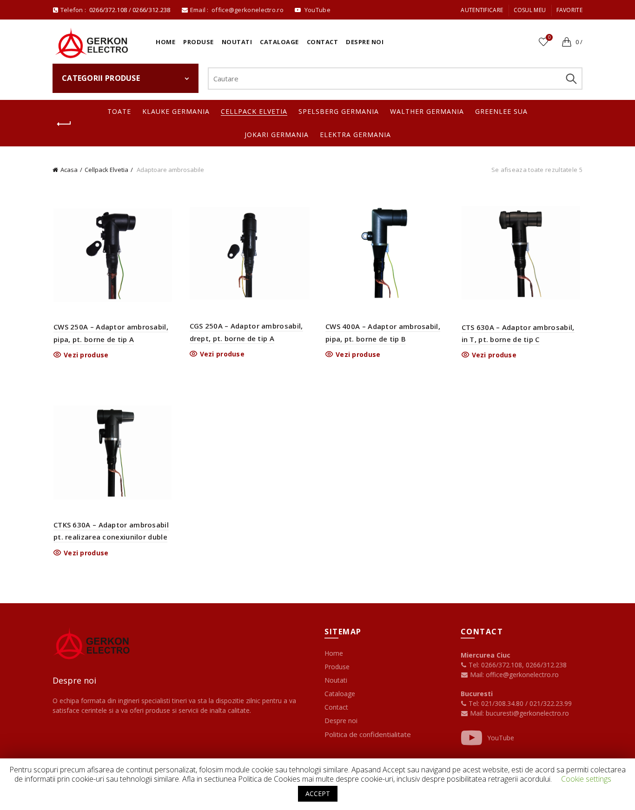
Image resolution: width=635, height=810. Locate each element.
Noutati (237, 42)
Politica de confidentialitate (367, 734)
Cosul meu (530, 10)
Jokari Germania (277, 134)
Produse (198, 42)
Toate (119, 111)
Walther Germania (427, 111)
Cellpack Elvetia (254, 111)
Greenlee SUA (501, 111)
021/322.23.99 (550, 703)
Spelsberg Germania (338, 111)
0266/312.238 (152, 10)
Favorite (569, 10)
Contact (322, 42)
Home (165, 42)
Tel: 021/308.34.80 (496, 703)
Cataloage (279, 42)
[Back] (64, 124)
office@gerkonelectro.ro (248, 10)
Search (570, 78)
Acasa (69, 169)
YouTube (500, 737)
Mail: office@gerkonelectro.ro (513, 674)
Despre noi (365, 42)
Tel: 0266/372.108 (494, 664)
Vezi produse (86, 355)
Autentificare (482, 10)
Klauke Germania (176, 111)
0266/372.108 (108, 10)
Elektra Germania (355, 134)
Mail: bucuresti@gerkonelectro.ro (519, 713)
